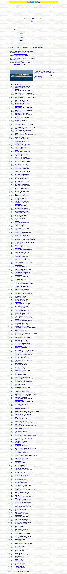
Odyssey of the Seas (19, 422)
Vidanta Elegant (18, 137)
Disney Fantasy (18, 171)
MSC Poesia (17, 436)
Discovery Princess (19, 377)
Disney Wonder (18, 201)
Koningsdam (17, 408)
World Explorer (18, 165)
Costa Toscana (18, 519)
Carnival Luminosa (19, 277)
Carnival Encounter (19, 321)
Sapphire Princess (18, 303)
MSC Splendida (18, 297)
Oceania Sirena (18, 226)
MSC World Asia (18, 287)
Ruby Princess (18, 462)
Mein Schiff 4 (17, 358)
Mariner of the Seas (19, 392)
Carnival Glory (18, 476)
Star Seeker (17, 208)
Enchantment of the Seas (20, 520)
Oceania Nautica (18, 222)
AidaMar (16, 550)
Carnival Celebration (19, 507)
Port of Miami (26, 7)
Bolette (16, 246)
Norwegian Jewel (18, 346)
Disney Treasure (18, 143)
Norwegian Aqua (18, 252)
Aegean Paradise (18, 506)
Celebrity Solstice (18, 265)
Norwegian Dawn (18, 363)
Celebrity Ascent (18, 258)
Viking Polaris (17, 64)
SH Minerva (17, 101)
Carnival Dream (18, 496)
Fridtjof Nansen (18, 483)
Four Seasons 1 (17, 62)
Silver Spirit (17, 99)
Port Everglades (32, 7)
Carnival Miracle (18, 302)
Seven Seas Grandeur (19, 94)
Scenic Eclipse (18, 90)
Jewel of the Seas (18, 336)
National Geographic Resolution (20, 54)
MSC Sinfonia (17, 523)
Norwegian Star (18, 371)
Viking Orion (17, 188)
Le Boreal (17, 229)
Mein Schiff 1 (17, 434)
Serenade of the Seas (19, 350)
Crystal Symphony (18, 59)
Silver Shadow (18, 103)
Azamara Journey (18, 212)
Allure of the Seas (18, 353)
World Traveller (18, 161)
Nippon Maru (17, 144)
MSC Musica (17, 472)
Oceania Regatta (18, 206)
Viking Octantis (17, 66)
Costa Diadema (18, 513)
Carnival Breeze (18, 499)
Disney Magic (17, 202)
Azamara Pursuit (18, 211)
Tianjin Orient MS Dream (20, 378)
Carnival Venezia (18, 537)
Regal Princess (18, 390)
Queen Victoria (18, 266)
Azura (16, 417)
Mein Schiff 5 (17, 373)
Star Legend (17, 214)
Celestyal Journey (18, 272)
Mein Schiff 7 (17, 410)
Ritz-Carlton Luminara (18, 49)
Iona (16, 498)
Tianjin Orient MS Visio (19, 425)
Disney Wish (17, 140)
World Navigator (18, 164)
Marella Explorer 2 (18, 387)
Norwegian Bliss (18, 320)
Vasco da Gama (18, 255)
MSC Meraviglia (18, 461)
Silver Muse (17, 116)
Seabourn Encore (18, 114)
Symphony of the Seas (19, 273)
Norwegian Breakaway (19, 421)
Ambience (17, 319)
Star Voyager (17, 368)
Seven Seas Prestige (18, 56)
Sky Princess (17, 385)
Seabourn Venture (18, 93)
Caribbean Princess (19, 485)
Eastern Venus (18, 219)
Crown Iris (17, 549)
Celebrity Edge (18, 236)
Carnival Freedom (18, 469)
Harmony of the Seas (19, 327)
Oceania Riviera (18, 167)
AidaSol (16, 551)
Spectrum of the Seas (19, 394)
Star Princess (17, 341)
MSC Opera (17, 546)
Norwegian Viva (18, 248)
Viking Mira (17, 175)
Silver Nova (17, 87)
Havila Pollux (17, 441)
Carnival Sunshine (18, 532)
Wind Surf (17, 245)
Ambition (16, 285)
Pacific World (17, 384)
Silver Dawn (17, 111)
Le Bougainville (18, 152)
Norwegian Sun (18, 313)
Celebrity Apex (18, 233)
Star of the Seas (18, 239)
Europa (16, 123)
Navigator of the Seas (19, 395)
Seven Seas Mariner (19, 131)
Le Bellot (16, 150)
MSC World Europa (19, 309)
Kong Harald (17, 567)
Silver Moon (17, 113)
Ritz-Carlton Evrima (18, 58)
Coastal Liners (20, 7)
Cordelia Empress (18, 533)
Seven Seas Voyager (19, 135)
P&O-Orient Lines (38, 7)
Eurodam (17, 306)
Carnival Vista (17, 505)
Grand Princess (18, 329)
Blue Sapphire (18, 204)
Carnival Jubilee (18, 500)
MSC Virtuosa (17, 439)
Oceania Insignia (18, 231)
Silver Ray (17, 84)
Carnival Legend (18, 310)
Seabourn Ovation (18, 110)
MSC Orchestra (18, 444)
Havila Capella (18, 458)
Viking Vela (17, 178)
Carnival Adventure (19, 344)
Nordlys (16, 560)
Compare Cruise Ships (46, 7)
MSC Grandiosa (18, 445)
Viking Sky (17, 189)
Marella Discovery (18, 428)
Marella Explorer (18, 334)
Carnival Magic (18, 502)
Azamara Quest (18, 223)
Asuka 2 (16, 157)
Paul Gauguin (17, 138)
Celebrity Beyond (18, 259)
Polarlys (16, 569)
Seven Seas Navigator (19, 134)
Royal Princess (18, 391)
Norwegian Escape (19, 402)
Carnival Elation (18, 517)
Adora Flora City (18, 529)
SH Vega (16, 100)
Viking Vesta (17, 177)
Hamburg (17, 404)
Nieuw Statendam (18, 412)
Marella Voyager (18, 314)
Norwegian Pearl (18, 354)
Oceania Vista (18, 147)
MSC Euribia (17, 432)
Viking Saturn (17, 181)
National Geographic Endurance (21, 52)
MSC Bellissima (18, 442)
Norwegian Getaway (19, 415)
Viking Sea (17, 191)
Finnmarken (17, 564)
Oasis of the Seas (18, 381)
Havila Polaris (17, 449)
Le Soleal (17, 221)
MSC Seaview (18, 479)
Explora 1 (17, 120)
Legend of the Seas (19, 238)
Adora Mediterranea (19, 337)
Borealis (16, 253)
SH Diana (17, 128)
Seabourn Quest (18, 106)
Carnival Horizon (18, 503)
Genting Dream (18, 198)
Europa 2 (16, 61)
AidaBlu (16, 553)
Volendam (17, 286)
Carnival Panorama (19, 493)
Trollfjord (16, 559)
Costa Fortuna (18, 431)
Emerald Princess (18, 471)
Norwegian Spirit (18, 398)
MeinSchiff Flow (18, 296)
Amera (16, 205)
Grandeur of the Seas (19, 489)
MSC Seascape (18, 418)
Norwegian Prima (18, 249)
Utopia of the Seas (18, 292)
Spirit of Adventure (18, 195)
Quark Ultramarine (18, 130)
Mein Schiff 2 (17, 429)
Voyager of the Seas (19, 466)
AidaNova (17, 527)
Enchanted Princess (19, 380)
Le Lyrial (16, 218)
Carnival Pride (18, 343)
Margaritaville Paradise (19, 317)
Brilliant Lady (17, 331)
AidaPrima (17, 512)
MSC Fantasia (18, 300)
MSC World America (19, 289)
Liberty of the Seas (19, 375)
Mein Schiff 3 (17, 361)
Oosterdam (17, 357)
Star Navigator (18, 199)
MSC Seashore (18, 419)
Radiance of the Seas (19, 333)
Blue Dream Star (18, 556)
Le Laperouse (18, 154)
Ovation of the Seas (19, 435)
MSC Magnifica (18, 397)
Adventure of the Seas (19, 324)
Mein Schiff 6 (17, 367)
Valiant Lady (17, 340)
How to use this (21, 24)
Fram (16, 465)
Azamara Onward (18, 235)
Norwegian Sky (18, 388)
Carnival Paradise (18, 490)
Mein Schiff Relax (18, 299)
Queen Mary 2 (18, 196)
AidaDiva (16, 542)
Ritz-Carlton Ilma (17, 51)
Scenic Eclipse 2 (18, 86)
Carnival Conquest (18, 481)
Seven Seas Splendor (19, 96)
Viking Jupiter (17, 187)
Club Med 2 (17, 243)
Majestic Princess (18, 370)
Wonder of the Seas (19, 294)
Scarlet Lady (17, 347)
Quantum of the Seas (19, 451)
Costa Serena (17, 478)
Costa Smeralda (18, 516)
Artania (16, 427)
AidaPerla (17, 510)
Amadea (16, 170)
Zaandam (17, 280)
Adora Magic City (18, 534)
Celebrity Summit (18, 275)
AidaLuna (17, 539)
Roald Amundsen (18, 486)
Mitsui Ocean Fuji (18, 108)
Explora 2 (17, 118)
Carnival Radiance (18, 515)
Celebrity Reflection (19, 316)
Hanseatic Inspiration (19, 127)
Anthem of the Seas (19, 448)
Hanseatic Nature (18, 125)
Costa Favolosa (18, 468)
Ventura (16, 424)
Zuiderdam (17, 330)
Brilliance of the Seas (19, 356)
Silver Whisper (18, 104)
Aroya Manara (18, 209)
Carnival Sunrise (18, 522)
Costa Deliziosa (18, 270)
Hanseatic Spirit (18, 124)
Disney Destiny (18, 141)
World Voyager (18, 162)
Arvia (16, 495)
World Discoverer (18, 160)
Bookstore (52, 7)
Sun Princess (17, 348)
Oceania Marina (18, 168)
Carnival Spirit (18, 312)
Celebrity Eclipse (18, 268)
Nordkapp (17, 566)
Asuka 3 (16, 133)
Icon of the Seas (18, 242)
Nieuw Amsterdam (18, 293)
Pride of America (18, 492)
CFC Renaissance (18, 276)
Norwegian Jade (18, 360)
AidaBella (17, 540)
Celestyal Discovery (19, 544)
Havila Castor (17, 454)
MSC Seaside (17, 482)
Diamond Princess (18, 304)
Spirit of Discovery (18, 194)
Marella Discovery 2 (19, 446)
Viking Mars (17, 184)
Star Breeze (17, 215)
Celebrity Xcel (17, 256)
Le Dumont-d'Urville (19, 151)
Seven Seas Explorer (19, 97)
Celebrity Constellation (19, 262)
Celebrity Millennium (19, 282)
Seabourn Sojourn (18, 107)
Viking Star (17, 192)
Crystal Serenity (17, 55)
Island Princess (18, 228)
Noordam (17, 323)
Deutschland (17, 307)
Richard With (17, 561)
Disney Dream (18, 172)
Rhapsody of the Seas (19, 455)
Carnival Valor (18, 475)
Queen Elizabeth (18, 260)
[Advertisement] (33, 13)
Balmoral (16, 554)
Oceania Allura (18, 145)
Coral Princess (18, 240)
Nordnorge (17, 563)
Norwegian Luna (18, 250)
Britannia (16, 405)
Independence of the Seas (20, 411)
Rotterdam (17, 407)
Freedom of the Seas (19, 488)
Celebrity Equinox (18, 263)
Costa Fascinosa (18, 463)
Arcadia (16, 366)
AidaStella (17, 547)
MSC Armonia (17, 525)
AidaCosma (17, 526)
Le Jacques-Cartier (19, 148)
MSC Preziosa (18, 364)
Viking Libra (17, 174)
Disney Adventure (18, 179)
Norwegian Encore (18, 283)
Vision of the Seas (18, 473)
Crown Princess (18, 452)
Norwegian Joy (18, 232)
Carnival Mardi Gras (19, 509)
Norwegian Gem (18, 351)
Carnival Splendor (18, 438)
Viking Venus (17, 185)
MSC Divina (17, 374)
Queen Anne (17, 279)
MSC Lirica (17, 530)
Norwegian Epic (18, 414)
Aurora (16, 383)
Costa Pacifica (18, 456)
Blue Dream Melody (19, 543)
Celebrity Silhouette (19, 269)
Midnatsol (17, 557)
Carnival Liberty (18, 459)
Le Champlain (18, 155)
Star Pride (17, 216)
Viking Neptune (18, 182)
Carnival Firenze (18, 536)
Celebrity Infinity (18, 290)
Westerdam (17, 326)
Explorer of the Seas (19, 400)
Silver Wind (17, 121)
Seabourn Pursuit (18, 91)
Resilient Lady (18, 338)
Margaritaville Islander (19, 401)
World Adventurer (18, 158)
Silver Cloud (17, 117)
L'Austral (16, 225)
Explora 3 (17, 89)
